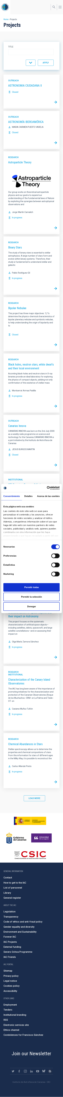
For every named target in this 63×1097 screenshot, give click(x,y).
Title (10, 47)
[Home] (5, 7)
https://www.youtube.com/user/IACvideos (38, 1071)
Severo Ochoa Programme (18, 951)
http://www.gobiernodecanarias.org (16, 838)
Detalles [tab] (28, 496)
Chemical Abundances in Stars (25, 744)
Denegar (31, 606)
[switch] (55, 555)
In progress (17, 217)
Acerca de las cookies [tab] (48, 496)
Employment (10, 1004)
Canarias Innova (17, 426)
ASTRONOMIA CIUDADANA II (25, 85)
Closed (15, 92)
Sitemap (8, 970)
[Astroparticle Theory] (55, 228)
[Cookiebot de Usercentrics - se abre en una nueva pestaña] (47, 488)
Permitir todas (31, 587)
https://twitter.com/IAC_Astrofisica (13, 1071)
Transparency (11, 916)
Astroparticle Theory (19, 162)
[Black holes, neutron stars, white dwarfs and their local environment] (55, 406)
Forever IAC (10, 936)
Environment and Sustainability (20, 931)
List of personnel (13, 887)
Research (13, 157)
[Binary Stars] (55, 288)
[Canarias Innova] (55, 465)
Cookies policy (11, 985)
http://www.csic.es (30, 855)
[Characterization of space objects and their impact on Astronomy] (55, 657)
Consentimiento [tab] (11, 496)
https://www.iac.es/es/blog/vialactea (50, 1071)
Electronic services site (16, 1025)
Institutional (15, 479)
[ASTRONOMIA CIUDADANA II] (55, 102)
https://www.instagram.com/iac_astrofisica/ (25, 1071)
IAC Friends (10, 957)
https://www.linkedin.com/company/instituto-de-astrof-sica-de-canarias (31, 1071)
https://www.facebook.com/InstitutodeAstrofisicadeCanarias (19, 1071)
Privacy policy (11, 976)
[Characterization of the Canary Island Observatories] (55, 724)
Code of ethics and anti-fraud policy (23, 921)
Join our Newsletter (31, 1053)
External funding (12, 947)
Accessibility (10, 991)
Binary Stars (15, 247)
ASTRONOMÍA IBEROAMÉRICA (26, 122)
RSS (6, 1019)
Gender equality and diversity (19, 926)
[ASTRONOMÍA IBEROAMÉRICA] (55, 143)
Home (6, 19)
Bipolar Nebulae (17, 308)
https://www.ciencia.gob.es (30, 821)
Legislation (10, 911)
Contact (8, 877)
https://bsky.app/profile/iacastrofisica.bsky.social (44, 1071)
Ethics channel (11, 1030)
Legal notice (10, 981)
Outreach (13, 80)
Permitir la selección (31, 597)
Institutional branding (15, 1014)
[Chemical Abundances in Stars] (55, 782)
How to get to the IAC (15, 882)
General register (12, 897)
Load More (34, 798)
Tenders (8, 1009)
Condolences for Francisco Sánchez (23, 1035)
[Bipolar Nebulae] (55, 345)
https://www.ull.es (41, 838)
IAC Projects (10, 942)
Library (7, 892)
